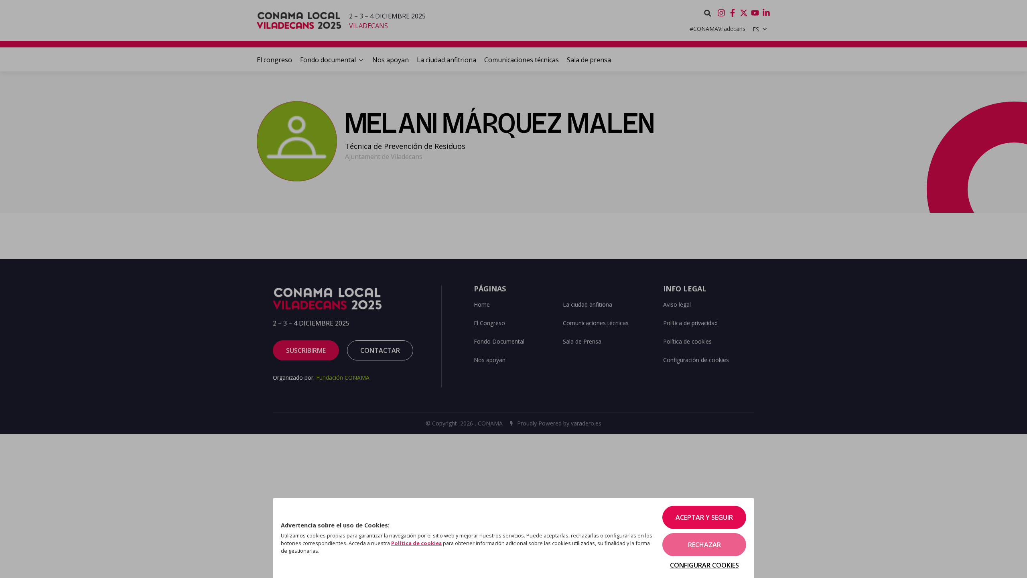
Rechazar (704, 544)
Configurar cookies (704, 565)
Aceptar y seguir (704, 517)
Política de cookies (416, 543)
